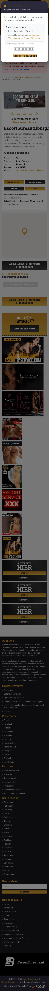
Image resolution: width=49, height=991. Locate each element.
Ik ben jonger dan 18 (24, 49)
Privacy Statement (32, 38)
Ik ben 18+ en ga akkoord (25, 55)
